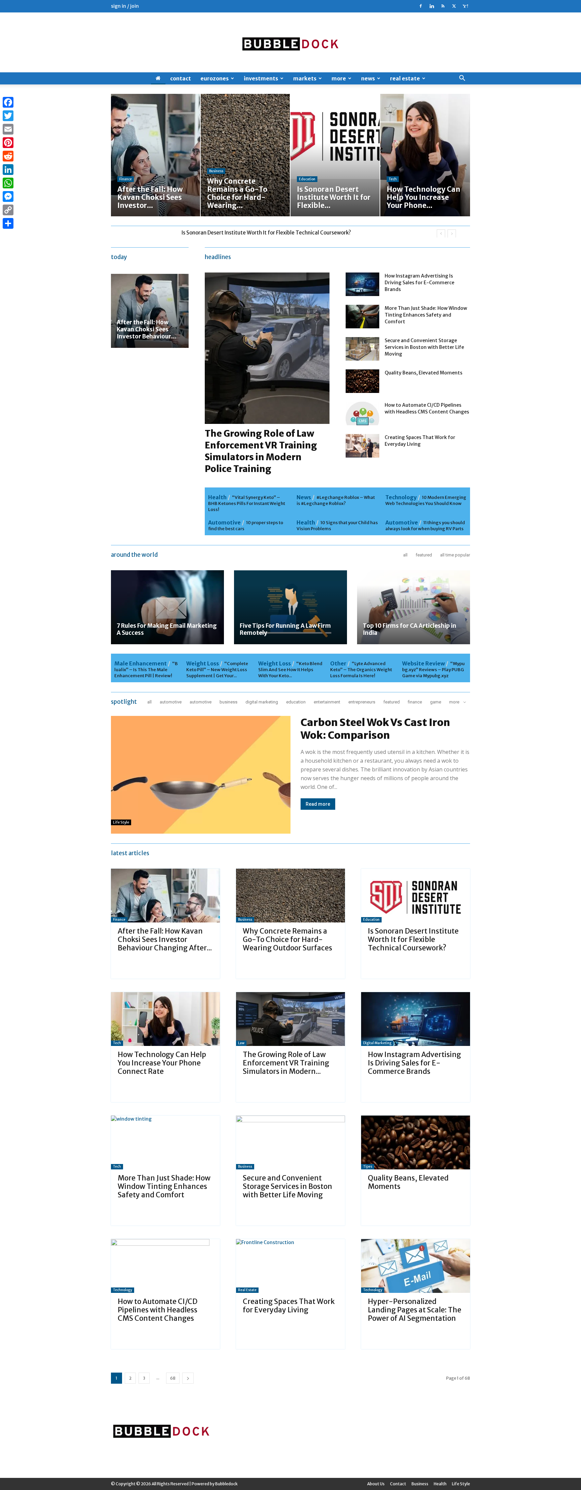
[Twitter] (454, 6)
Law (241, 1043)
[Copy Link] (8, 210)
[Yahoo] (465, 6)
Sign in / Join (125, 6)
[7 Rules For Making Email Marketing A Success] (167, 607)
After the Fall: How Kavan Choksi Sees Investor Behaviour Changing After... (165, 939)
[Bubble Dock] (290, 42)
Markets (304, 78)
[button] (462, 79)
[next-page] (188, 1378)
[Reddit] (8, 156)
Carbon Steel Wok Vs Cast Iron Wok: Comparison (375, 728)
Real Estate (405, 78)
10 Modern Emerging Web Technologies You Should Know (425, 500)
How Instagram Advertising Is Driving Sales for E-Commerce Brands (419, 282)
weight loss (202, 663)
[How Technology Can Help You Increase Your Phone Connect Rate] (165, 1019)
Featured (424, 554)
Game (435, 701)
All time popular (455, 554)
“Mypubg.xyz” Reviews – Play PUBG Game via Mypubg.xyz (433, 670)
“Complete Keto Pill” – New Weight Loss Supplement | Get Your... (217, 670)
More (339, 78)
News (368, 78)
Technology (401, 497)
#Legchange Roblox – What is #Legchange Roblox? (336, 500)
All (405, 554)
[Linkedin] (432, 6)
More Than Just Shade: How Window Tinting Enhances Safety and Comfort (426, 315)
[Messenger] (8, 196)
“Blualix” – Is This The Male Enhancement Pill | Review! (146, 670)
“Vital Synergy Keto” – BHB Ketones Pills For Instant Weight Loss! (246, 503)
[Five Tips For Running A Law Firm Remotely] (290, 607)
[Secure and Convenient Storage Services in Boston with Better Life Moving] (362, 349)
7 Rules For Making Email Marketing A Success (167, 629)
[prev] (441, 233)
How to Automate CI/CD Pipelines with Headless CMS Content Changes (157, 1310)
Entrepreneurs (361, 701)
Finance (125, 179)
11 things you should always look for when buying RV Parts (425, 526)
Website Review (423, 663)
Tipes (367, 1166)
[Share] (8, 223)
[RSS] (443, 6)
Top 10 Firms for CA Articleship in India (409, 629)
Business (216, 171)
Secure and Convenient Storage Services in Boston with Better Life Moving (424, 347)
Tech (393, 179)
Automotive (224, 522)
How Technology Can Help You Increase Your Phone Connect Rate (260, 232)
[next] (452, 233)
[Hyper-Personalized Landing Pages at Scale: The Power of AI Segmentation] (415, 1266)
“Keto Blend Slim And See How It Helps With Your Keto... (290, 670)
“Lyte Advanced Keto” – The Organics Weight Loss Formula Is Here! (361, 670)
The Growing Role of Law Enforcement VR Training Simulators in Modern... (286, 1063)
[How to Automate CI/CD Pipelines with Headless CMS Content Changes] (362, 413)
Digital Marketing (261, 701)
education (307, 179)
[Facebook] (421, 6)
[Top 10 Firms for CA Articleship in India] (413, 607)
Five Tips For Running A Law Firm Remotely (285, 629)
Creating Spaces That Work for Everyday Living (289, 1305)
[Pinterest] (8, 142)
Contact (180, 78)
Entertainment (327, 701)
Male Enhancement (140, 663)
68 (173, 1378)
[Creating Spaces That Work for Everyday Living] (362, 446)
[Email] (8, 129)
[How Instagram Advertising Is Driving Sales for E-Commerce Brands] (362, 284)
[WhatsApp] (8, 183)
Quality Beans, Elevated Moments (423, 373)
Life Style (121, 822)
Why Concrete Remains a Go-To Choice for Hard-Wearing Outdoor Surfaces (287, 939)
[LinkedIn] (8, 169)
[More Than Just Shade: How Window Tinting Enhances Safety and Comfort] (362, 316)
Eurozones (214, 78)
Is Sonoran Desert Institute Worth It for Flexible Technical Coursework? (413, 939)
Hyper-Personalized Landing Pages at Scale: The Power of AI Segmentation (414, 1310)
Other (338, 663)
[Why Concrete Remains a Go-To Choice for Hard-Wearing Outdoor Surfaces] (290, 895)
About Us (376, 1483)
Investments (261, 78)
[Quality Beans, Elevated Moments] (362, 381)
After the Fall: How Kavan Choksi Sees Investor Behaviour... (146, 329)
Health (217, 497)
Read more (318, 804)
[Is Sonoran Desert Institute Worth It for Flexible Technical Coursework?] (415, 895)
